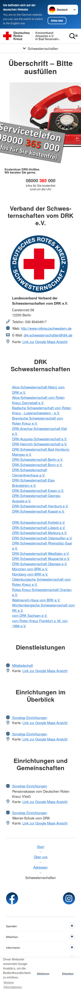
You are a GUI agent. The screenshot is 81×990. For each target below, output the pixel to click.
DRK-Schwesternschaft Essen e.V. (38, 490)
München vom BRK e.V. (30, 568)
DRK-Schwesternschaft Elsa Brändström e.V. (33, 483)
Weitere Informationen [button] (13, 985)
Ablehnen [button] (43, 973)
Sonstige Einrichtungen (29, 717)
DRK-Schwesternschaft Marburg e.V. (39, 532)
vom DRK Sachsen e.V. (29, 615)
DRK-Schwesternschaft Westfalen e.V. (40, 553)
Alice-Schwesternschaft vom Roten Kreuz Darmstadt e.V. (38, 400)
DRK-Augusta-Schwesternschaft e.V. (39, 438)
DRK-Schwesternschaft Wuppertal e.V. (41, 558)
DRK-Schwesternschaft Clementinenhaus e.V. (29, 472)
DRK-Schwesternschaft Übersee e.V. (39, 563)
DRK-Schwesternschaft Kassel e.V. (38, 511)
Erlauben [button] (68, 973)
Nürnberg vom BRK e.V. (30, 574)
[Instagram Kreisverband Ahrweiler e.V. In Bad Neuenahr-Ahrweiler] (69, 898)
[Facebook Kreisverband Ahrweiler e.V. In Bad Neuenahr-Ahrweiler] (12, 898)
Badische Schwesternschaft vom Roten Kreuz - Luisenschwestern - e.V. (41, 410)
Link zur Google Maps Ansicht (44, 341)
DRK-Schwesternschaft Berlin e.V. (37, 459)
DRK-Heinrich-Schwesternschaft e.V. (39, 443)
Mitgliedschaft (22, 665)
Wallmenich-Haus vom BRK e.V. (36, 600)
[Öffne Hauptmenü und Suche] (73, 36)
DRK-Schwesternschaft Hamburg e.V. (40, 505)
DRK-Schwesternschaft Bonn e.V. (37, 464)
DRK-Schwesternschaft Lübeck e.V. (38, 527)
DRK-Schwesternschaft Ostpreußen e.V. (42, 538)
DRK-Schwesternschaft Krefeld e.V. (38, 522)
